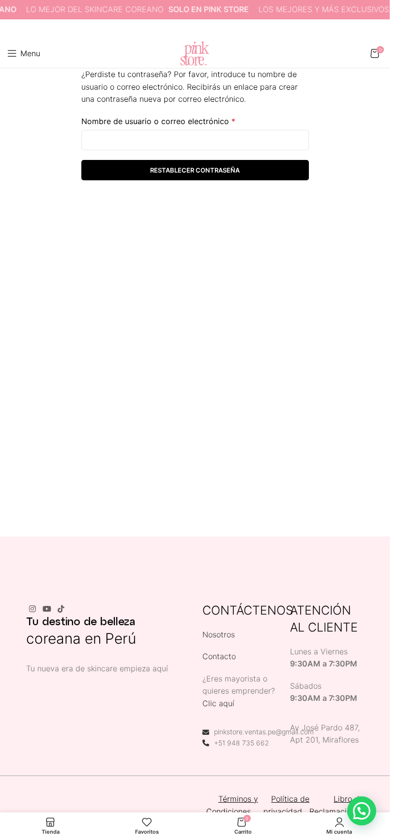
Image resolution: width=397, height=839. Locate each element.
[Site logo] (195, 52)
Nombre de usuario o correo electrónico (158, 121)
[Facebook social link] (170, 29)
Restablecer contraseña (195, 170)
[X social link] (182, 29)
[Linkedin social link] (207, 29)
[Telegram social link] (219, 29)
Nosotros (218, 634)
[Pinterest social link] (195, 29)
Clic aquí (218, 703)
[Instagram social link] (32, 609)
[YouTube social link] (46, 609)
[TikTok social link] (60, 609)
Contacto (219, 656)
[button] (361, 810)
